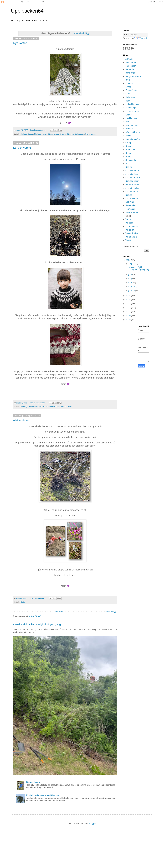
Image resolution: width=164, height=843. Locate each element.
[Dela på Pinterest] (61, 130)
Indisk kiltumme (132, 104)
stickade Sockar (26, 134)
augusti (132, 264)
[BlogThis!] (53, 130)
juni (130, 274)
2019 (128, 319)
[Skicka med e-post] (51, 130)
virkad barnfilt (131, 226)
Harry (127, 101)
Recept (128, 146)
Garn (127, 94)
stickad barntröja (53, 406)
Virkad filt (129, 230)
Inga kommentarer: (38, 130)
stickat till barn (60, 134)
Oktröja (42, 406)
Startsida (59, 611)
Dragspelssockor (34, 782)
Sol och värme (22, 147)
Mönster (129, 129)
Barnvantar (130, 73)
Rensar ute (130, 149)
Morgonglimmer (132, 125)
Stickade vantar (40, 134)
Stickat (50, 134)
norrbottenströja (132, 139)
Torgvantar (130, 209)
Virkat (128, 240)
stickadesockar (132, 188)
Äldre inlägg (110, 611)
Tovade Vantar (132, 212)
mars (130, 283)
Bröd (127, 80)
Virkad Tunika (131, 233)
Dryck (128, 87)
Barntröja (24, 406)
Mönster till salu (132, 132)
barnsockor (130, 66)
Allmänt (128, 59)
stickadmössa (131, 191)
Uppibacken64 (27, 11)
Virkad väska (131, 237)
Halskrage (130, 97)
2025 (128, 295)
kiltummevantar (132, 111)
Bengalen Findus (133, 76)
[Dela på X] (56, 130)
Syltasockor (79, 134)
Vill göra (129, 223)
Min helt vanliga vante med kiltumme (42, 795)
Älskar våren (21, 420)
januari (131, 290)
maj (130, 278)
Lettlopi (128, 115)
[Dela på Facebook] (58, 130)
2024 (128, 299)
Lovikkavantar (131, 118)
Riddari (128, 157)
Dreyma (129, 83)
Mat (127, 122)
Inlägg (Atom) (35, 616)
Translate (143, 38)
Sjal (127, 163)
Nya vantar (20, 43)
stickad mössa (131, 174)
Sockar (128, 167)
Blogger (92, 823)
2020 (128, 315)
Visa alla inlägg (81, 33)
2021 (128, 312)
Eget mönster (131, 90)
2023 (128, 304)
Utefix (87, 134)
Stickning (70, 134)
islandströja (33, 406)
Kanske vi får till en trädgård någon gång (37, 624)
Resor (128, 153)
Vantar (93, 134)
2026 (128, 260)
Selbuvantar (130, 160)
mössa (128, 136)
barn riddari (130, 62)
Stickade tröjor (132, 181)
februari (132, 286)
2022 (128, 308)
